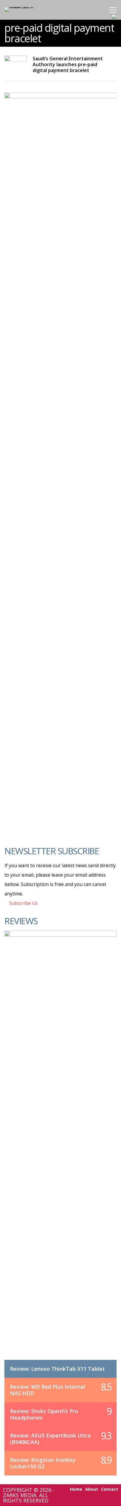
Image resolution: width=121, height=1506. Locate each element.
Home (76, 1489)
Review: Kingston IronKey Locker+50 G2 (42, 1463)
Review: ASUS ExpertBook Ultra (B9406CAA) (50, 1438)
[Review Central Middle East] (23, 6)
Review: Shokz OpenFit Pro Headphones (44, 1414)
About (91, 1489)
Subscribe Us (23, 903)
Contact (109, 1489)
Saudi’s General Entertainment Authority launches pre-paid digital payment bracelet (68, 64)
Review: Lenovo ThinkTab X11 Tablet (57, 1368)
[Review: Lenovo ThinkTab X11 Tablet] (60, 1151)
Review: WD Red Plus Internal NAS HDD (47, 1390)
